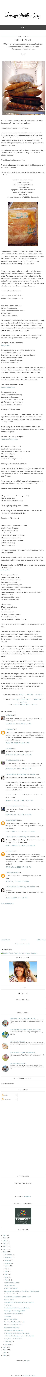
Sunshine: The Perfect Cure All (14, 1322)
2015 (5, 1243)
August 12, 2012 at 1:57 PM (19, 769)
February (8, 1341)
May (6, 1274)
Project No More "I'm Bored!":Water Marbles (22, 1052)
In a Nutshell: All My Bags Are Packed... (17, 1308)
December (8, 1255)
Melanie (9, 715)
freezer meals (25, 704)
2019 (5, 1235)
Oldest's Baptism (9, 1285)
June (6, 1271)
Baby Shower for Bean (11, 1327)
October (7, 1260)
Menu (23, 27)
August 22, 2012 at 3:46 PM (19, 814)
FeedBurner (27, 1196)
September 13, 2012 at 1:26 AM (20, 831)
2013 (5, 1249)
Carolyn (9, 748)
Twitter (30, 694)
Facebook (22, 694)
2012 (5, 1252)
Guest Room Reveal (11, 1319)
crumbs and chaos (8, 387)
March (7, 1280)
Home (23, 940)
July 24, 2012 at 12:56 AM (18, 743)
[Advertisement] (23, 921)
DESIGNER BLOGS (29, 1375)
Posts (5, 1095)
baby (16, 704)
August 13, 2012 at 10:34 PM (19, 800)
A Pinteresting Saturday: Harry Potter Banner (19, 1336)
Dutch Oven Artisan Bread (17, 1041)
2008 (5, 1355)
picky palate (5, 570)
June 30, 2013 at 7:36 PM (17, 881)
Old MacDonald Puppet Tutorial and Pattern (22, 1018)
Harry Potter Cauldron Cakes (13, 1339)
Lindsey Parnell (12, 872)
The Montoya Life (12, 760)
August (7, 1266)
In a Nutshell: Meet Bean (12, 1294)
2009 (5, 1353)
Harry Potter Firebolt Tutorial (13, 1330)
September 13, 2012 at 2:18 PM (20, 845)
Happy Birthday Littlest (11, 1283)
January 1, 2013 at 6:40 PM (18, 867)
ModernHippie (11, 820)
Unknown (9, 729)
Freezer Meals (9, 1299)
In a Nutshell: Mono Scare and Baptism (17, 1333)
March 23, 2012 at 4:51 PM (18, 724)
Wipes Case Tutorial (11, 1288)
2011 (5, 1347)
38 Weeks (7, 1316)
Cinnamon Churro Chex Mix (17, 1064)
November (8, 1257)
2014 (5, 1246)
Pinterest (38, 694)
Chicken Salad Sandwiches (13, 1325)
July (6, 1269)
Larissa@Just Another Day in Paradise (20, 774)
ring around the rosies (9, 439)
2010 (5, 1350)
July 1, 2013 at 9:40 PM (16, 898)
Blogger (26, 1361)
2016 (5, 1241)
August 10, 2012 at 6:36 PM (19, 755)
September (8, 1263)
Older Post (41, 940)
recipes (34, 704)
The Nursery (8, 1305)
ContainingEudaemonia (15, 806)
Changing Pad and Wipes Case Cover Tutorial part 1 (21, 1291)
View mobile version (23, 944)
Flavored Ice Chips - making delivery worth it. (19, 1302)
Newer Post (5, 940)
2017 (5, 1238)
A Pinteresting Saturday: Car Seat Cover (17, 1297)
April (6, 1277)
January (7, 1344)
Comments (7, 1099)
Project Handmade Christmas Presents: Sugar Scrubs (25, 1029)
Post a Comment (7, 903)
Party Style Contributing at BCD (14, 1311)
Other (23, 697)
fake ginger (5, 345)
